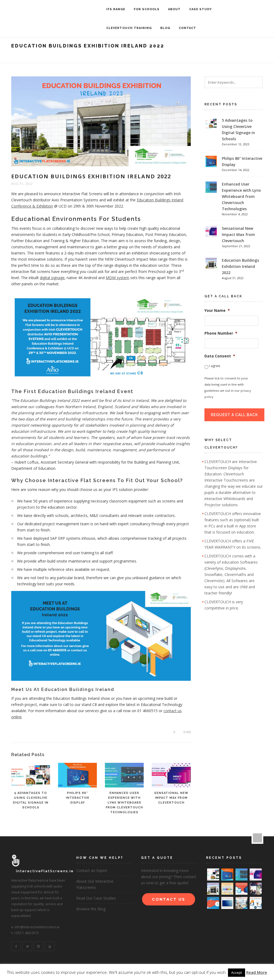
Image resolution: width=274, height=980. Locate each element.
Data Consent (219, 356)
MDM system (117, 277)
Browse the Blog (90, 908)
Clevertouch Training (129, 28)
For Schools (146, 9)
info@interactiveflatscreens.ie (37, 927)
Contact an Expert (91, 870)
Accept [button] (236, 972)
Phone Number (220, 333)
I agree (214, 366)
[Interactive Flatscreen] (50, 9)
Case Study (200, 9)
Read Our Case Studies (96, 898)
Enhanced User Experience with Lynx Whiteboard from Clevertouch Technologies (124, 802)
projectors (26, 507)
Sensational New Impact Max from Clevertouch (171, 797)
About (174, 9)
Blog (165, 28)
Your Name (217, 310)
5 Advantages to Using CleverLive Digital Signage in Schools (238, 129)
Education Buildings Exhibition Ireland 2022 (240, 266)
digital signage (52, 277)
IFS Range (115, 9)
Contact (187, 28)
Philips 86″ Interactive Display (77, 797)
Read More (256, 972)
